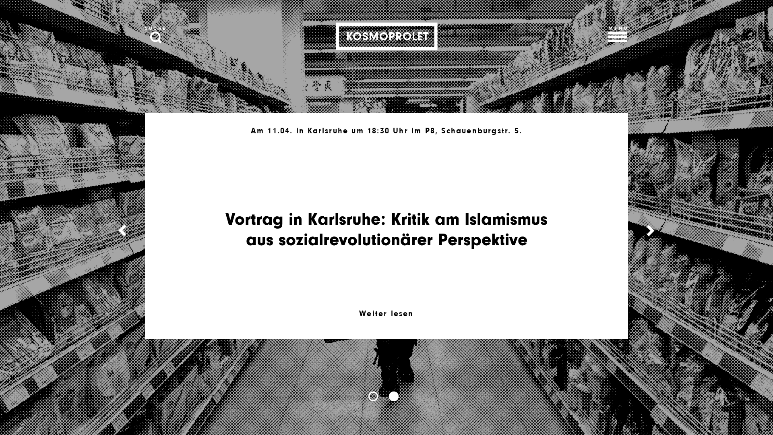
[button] (373, 396)
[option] (386, 226)
